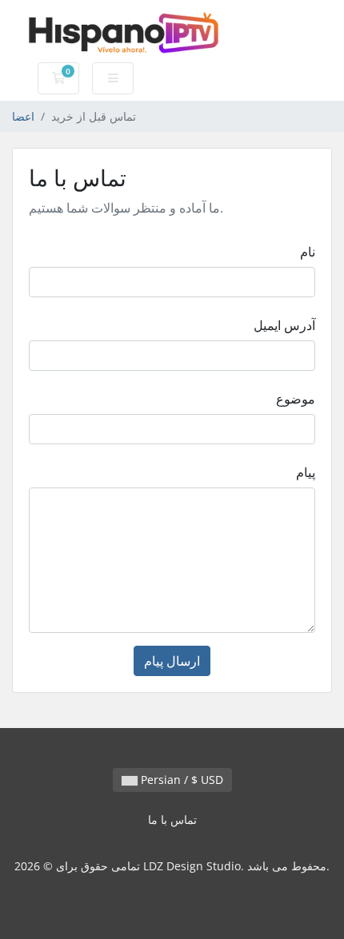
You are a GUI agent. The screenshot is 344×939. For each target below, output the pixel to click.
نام (307, 252)
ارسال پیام (172, 661)
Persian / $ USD (180, 779)
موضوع (295, 399)
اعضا (23, 116)
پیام (305, 472)
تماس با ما (172, 819)
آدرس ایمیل (284, 325)
